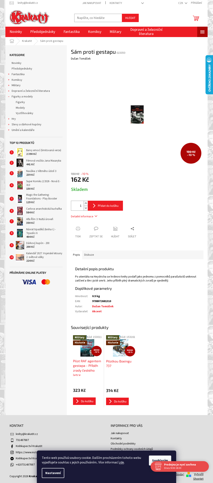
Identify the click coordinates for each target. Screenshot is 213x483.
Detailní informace (82, 216)
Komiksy (17, 80)
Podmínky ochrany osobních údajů (132, 449)
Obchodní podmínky (123, 444)
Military (16, 85)
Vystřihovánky (24, 113)
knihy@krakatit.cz (27, 434)
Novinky (16, 63)
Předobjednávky (22, 69)
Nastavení (51, 473)
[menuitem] (15, 32)
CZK (181, 3)
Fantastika (18, 74)
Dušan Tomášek (103, 306)
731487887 (22, 440)
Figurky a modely (22, 97)
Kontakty (116, 3)
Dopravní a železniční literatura (31, 91)
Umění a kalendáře (23, 130)
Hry (14, 119)
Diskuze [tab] (89, 255)
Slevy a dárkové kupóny (26, 124)
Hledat (130, 18)
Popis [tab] (76, 255)
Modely (20, 108)
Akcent (97, 311)
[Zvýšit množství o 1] (86, 203)
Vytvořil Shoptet (198, 476)
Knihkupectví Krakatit (29, 446)
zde (120, 462)
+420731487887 (25, 465)
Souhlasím (159, 460)
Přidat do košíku (108, 205)
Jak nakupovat (91, 3)
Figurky (20, 102)
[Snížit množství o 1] (86, 208)
